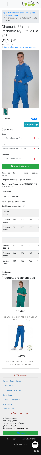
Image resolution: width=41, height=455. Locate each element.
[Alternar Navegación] (5, 4)
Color (4, 134)
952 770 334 (11, 426)
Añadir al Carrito (21, 166)
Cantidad (5, 155)
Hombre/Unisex (12, 15)
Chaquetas (30, 13)
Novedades (7, 404)
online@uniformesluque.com (17, 428)
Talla (3, 144)
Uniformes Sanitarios (15, 13)
